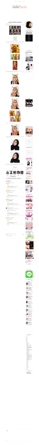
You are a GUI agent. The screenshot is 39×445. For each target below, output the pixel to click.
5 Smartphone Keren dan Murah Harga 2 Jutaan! (29, 358)
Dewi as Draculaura (15, 38)
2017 (26, 340)
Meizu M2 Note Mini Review (28, 346)
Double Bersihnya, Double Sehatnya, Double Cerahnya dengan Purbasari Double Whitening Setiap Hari (30, 288)
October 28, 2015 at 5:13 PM (15, 222)
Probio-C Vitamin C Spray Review (30, 292)
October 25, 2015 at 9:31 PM (11, 199)
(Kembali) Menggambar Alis (30, 301)
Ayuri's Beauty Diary (9, 190)
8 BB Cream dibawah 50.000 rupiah (30, 318)
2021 (26, 337)
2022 (26, 336)
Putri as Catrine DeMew (15, 40)
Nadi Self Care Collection (30, 309)
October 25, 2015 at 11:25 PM (15, 195)
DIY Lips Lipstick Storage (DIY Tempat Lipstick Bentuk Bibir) (30, 314)
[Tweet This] (11, 176)
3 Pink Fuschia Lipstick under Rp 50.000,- (29, 359)
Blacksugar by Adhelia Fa (9, 219)
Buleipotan (8, 199)
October (27, 344)
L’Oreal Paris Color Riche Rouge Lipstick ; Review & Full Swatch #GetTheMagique (30, 297)
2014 (26, 368)
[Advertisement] (19, 16)
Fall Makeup (27, 348)
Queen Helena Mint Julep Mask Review (29, 345)
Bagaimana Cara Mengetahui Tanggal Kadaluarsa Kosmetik (29, 347)
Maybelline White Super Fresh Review (30, 305)
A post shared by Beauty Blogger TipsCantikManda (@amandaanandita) (32, 145)
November (27, 343)
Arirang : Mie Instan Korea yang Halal (30, 322)
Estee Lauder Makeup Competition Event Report (29, 357)
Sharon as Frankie (15, 37)
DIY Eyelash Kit (27, 351)
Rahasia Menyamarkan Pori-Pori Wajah (29, 354)
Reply (7, 184)
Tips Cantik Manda (10, 186)
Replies (8, 185)
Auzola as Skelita (15, 39)
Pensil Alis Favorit (27, 352)
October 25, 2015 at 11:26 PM (15, 203)
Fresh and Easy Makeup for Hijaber (29, 356)
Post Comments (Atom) (10, 235)
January (27, 367)
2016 (26, 341)
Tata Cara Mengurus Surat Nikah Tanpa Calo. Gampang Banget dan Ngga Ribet (28, 53)
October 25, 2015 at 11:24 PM (15, 186)
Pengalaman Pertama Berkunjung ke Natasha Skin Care (30, 283)
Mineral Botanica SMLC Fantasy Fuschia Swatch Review (29, 355)
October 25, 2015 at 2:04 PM (13, 190)
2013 (26, 369)
